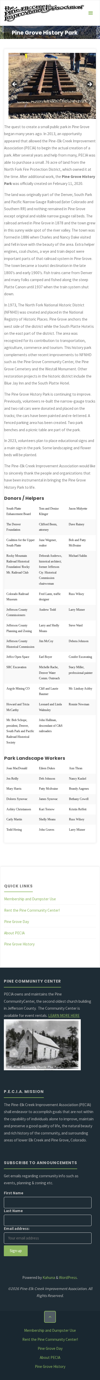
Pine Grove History (19, 944)
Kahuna (48, 1277)
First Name (13, 1192)
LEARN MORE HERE (63, 1015)
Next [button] (89, 84)
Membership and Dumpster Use (30, 898)
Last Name (13, 1210)
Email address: (16, 1228)
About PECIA (14, 932)
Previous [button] (15, 84)
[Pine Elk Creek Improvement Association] (44, 13)
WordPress (68, 1277)
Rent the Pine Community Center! (32, 910)
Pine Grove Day (16, 921)
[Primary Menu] (90, 13)
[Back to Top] (50, 1317)
